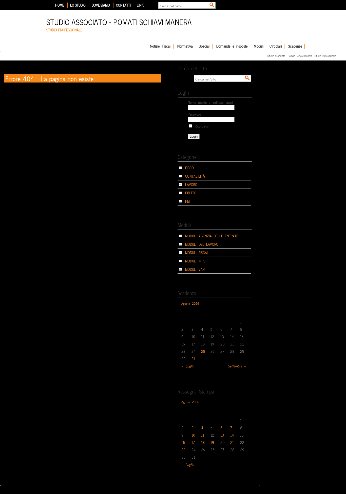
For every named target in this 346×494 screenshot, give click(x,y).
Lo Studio (78, 5)
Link (140, 5)
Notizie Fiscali (160, 46)
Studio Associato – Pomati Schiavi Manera (119, 21)
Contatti (123, 5)
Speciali (204, 46)
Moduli (258, 46)
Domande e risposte (232, 46)
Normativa (185, 46)
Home (59, 5)
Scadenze (295, 46)
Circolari (276, 46)
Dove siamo (101, 5)
